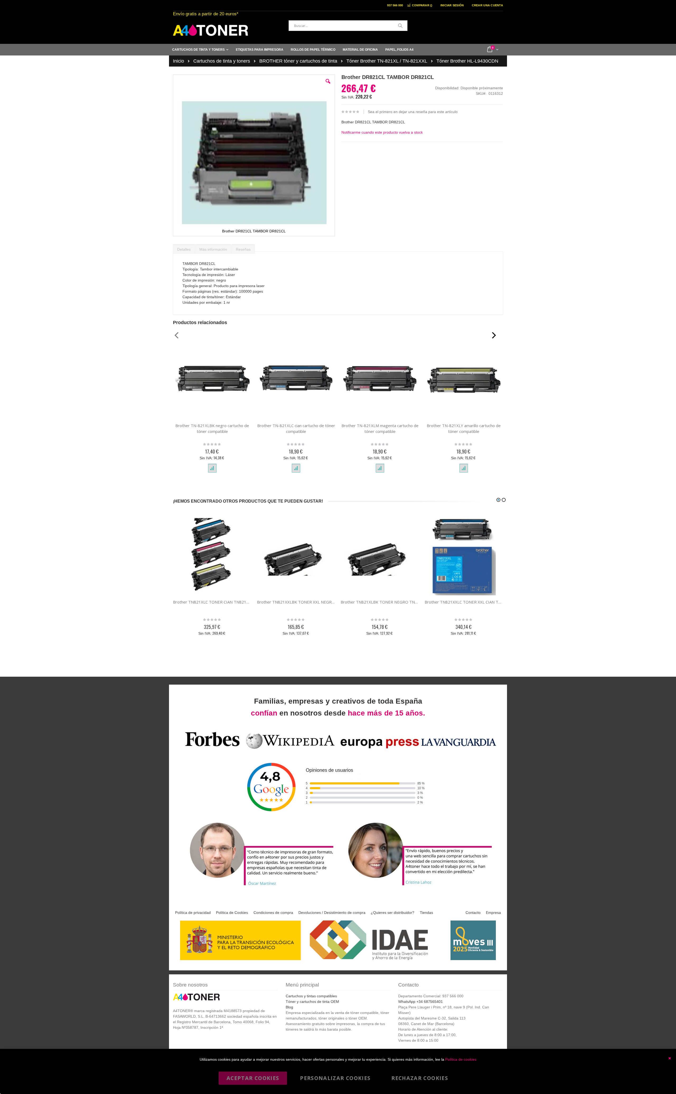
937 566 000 (395, 5)
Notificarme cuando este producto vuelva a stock (382, 132)
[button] (328, 85)
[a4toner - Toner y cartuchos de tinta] (210, 30)
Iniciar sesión (452, 5)
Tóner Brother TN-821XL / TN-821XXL (386, 61)
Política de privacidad (193, 912)
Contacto (473, 912)
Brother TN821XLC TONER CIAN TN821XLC (212, 602)
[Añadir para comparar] (212, 468)
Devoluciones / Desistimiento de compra (331, 912)
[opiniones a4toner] (259, 886)
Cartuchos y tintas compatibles (311, 996)
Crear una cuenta (487, 5)
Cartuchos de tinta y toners (221, 61)
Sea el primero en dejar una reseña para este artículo (413, 112)
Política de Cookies (232, 912)
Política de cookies (460, 1059)
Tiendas (426, 912)
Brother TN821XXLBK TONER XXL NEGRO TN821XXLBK (296, 602)
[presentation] (184, 248)
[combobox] (348, 25)
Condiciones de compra (273, 912)
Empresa (493, 912)
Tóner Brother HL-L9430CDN (467, 61)
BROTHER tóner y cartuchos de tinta (298, 61)
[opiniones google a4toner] (338, 750)
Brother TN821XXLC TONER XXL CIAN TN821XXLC (464, 602)
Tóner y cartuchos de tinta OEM (312, 1001)
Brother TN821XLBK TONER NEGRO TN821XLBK (380, 602)
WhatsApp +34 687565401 (420, 1001)
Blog (289, 1007)
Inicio (178, 61)
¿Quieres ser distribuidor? (392, 912)
